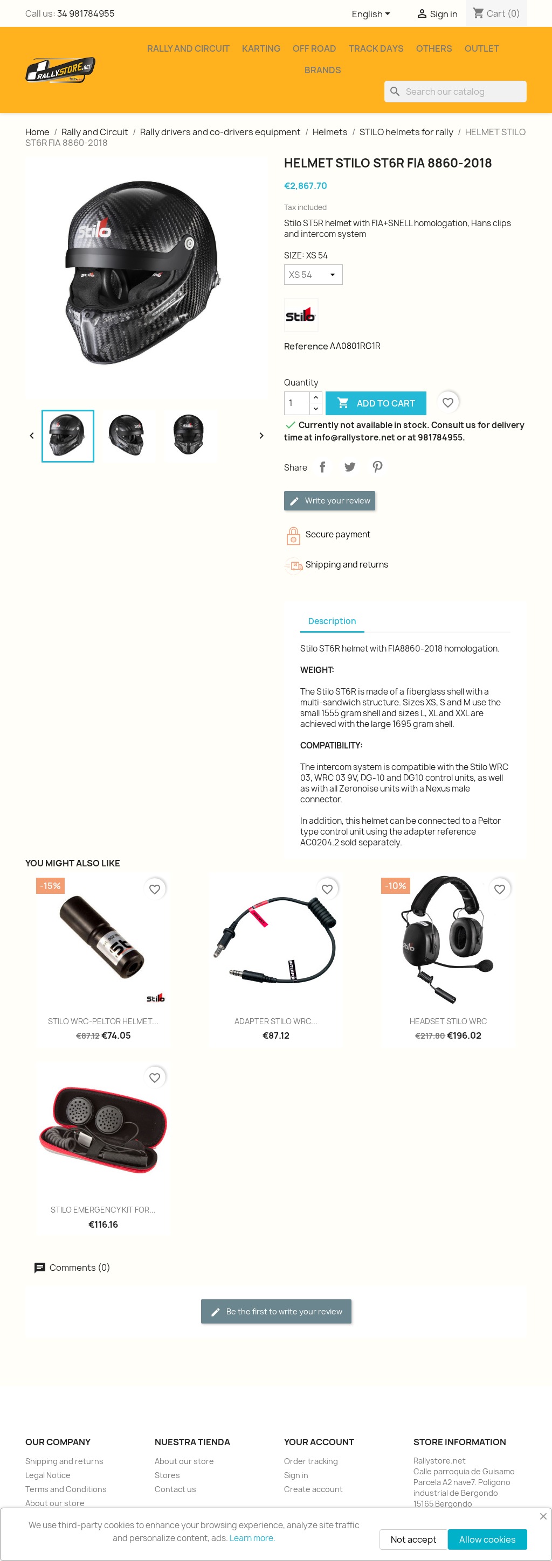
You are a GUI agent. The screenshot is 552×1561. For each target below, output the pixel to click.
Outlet (482, 48)
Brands (323, 70)
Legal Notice (48, 1475)
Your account (319, 1442)
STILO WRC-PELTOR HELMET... (103, 1021)
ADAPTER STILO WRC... (276, 1021)
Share (322, 467)
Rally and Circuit (188, 48)
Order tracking (311, 1461)
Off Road (314, 48)
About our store (55, 1503)
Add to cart (376, 402)
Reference (306, 346)
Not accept (414, 1539)
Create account (313, 1489)
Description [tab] (332, 621)
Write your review (336, 500)
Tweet (350, 467)
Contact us (175, 1489)
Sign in (296, 1475)
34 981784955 (86, 13)
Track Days (376, 48)
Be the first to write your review (283, 1311)
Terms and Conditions (66, 1489)
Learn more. (252, 1538)
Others (434, 48)
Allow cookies (487, 1539)
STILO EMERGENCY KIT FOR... (103, 1210)
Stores (167, 1475)
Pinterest (377, 467)
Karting (261, 48)
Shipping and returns (64, 1461)
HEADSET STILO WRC (448, 1021)
